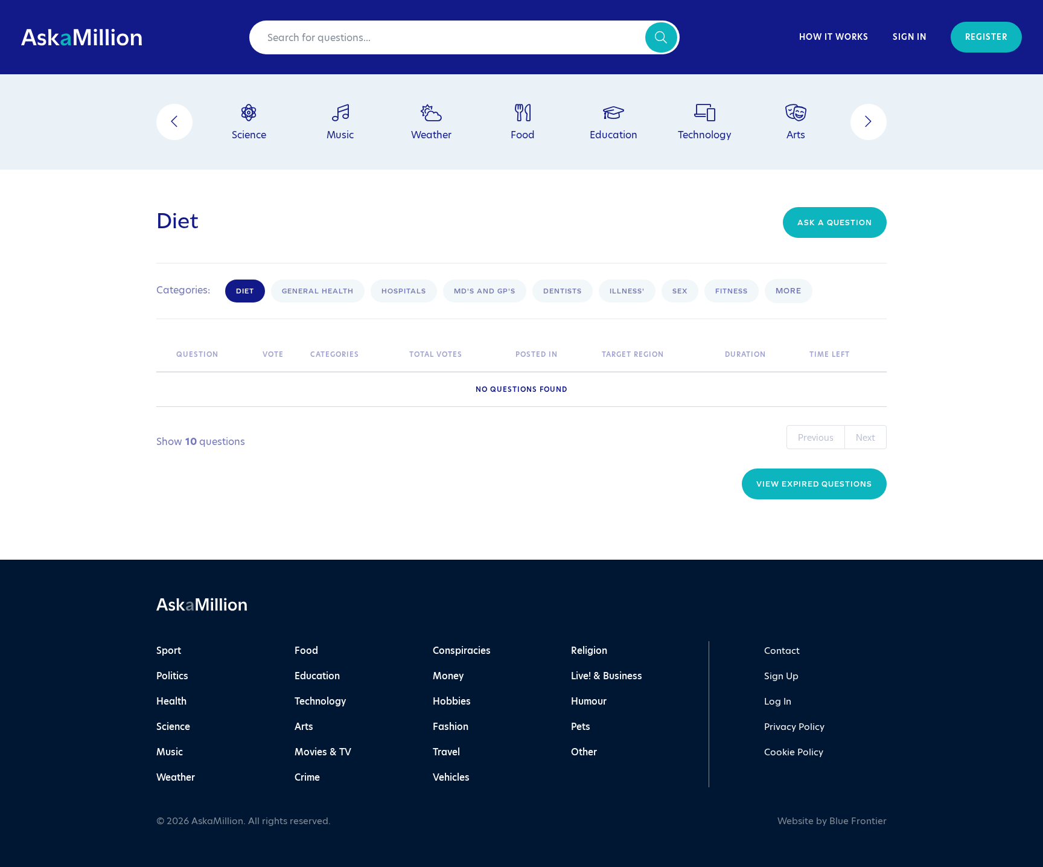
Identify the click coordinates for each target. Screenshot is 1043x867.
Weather (175, 777)
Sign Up (781, 676)
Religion (589, 650)
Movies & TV (323, 752)
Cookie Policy (793, 752)
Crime (307, 777)
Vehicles (451, 777)
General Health (318, 291)
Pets (580, 726)
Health (171, 701)
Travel (446, 752)
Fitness (731, 291)
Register (986, 37)
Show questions (200, 442)
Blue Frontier (858, 820)
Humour (589, 701)
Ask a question (834, 222)
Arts (304, 726)
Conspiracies (462, 650)
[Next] (868, 122)
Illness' (627, 291)
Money (448, 675)
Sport (168, 650)
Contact (782, 650)
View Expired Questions (814, 483)
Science (173, 726)
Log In (777, 701)
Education (317, 675)
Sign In (910, 37)
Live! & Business (606, 675)
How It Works (834, 37)
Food (306, 650)
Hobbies (452, 701)
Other (584, 752)
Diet (245, 291)
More (789, 290)
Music (169, 752)
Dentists (562, 291)
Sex (679, 291)
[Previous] (174, 122)
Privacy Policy (794, 726)
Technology (320, 701)
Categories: (183, 290)
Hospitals (403, 291)
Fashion (450, 726)
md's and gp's (484, 291)
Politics (172, 675)
